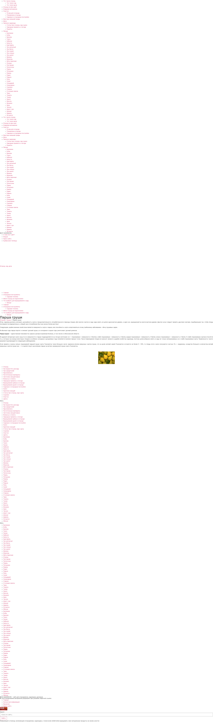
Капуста (9, 43)
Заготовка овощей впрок (11, 377)
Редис (9, 75)
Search (2, 712)
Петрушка (10, 71)
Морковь (10, 59)
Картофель (10, 45)
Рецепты (9, 29)
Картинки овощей (9, 391)
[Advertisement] (50, 253)
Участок (6, 11)
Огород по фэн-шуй (9, 7)
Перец (9, 69)
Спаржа (9, 89)
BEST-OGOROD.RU (6, 233)
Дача (5, 21)
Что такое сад (11, 3)
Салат (9, 81)
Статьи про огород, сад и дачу (17, 25)
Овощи (5, 31)
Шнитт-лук (10, 109)
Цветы (5, 399)
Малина (9, 57)
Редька (9, 77)
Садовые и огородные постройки (18, 17)
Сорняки (9, 87)
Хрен (8, 105)
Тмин (8, 93)
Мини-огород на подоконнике (13, 298)
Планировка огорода (14, 15)
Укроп (9, 99)
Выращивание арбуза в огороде (14, 383)
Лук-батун (10, 49)
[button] (106, 401)
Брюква (9, 37)
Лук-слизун (10, 53)
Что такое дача (12, 5)
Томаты (9, 95)
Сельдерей (10, 83)
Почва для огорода (13, 13)
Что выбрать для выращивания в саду (16, 300)
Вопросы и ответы (9, 379)
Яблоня (5, 521)
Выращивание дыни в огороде (13, 385)
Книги (5, 389)
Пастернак (10, 65)
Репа (8, 79)
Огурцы (9, 63)
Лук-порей (10, 51)
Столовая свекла (12, 91)
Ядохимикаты (7, 373)
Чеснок (9, 107)
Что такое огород (9, 1)
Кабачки (9, 41)
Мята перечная (11, 61)
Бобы (8, 35)
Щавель (9, 113)
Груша (5, 445)
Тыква (9, 97)
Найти (3, 718)
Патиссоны (10, 67)
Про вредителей (8, 371)
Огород (5, 367)
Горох (9, 39)
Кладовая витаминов (10, 9)
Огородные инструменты (11, 294)
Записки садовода (9, 23)
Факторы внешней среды (11, 19)
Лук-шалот (10, 55)
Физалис (9, 103)
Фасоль (9, 101)
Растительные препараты (11, 375)
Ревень (9, 73)
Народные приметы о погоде (16, 27)
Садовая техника (12, 296)
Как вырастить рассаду (11, 369)
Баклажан (10, 33)
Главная (6, 292)
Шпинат (9, 111)
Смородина (10, 85)
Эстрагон (10, 115)
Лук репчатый (11, 47)
